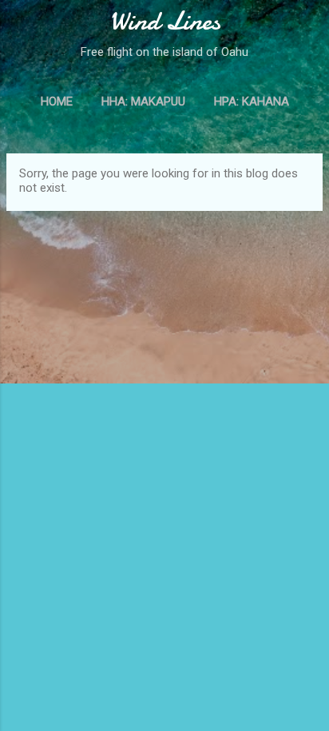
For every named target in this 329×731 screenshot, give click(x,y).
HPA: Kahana (251, 101)
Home (57, 101)
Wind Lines (164, 21)
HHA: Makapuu (143, 101)
